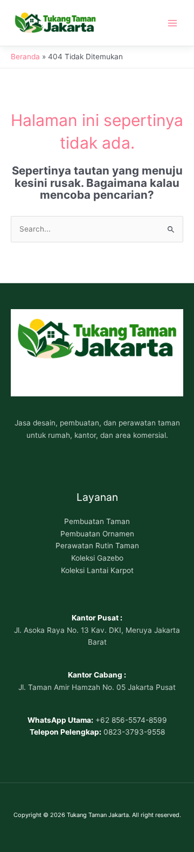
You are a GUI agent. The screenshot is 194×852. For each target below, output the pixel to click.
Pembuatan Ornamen (97, 533)
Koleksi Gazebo (97, 558)
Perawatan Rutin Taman (97, 545)
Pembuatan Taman (97, 521)
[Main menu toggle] (173, 23)
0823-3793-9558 (134, 732)
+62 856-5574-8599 (131, 720)
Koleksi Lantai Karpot (97, 570)
